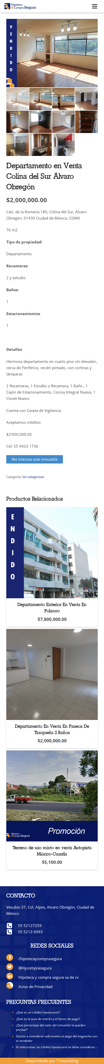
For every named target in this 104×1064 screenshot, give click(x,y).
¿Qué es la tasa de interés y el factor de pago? (48, 1019)
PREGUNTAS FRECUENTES (38, 1002)
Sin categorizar (33, 477)
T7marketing (67, 1060)
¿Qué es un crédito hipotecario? (38, 1012)
